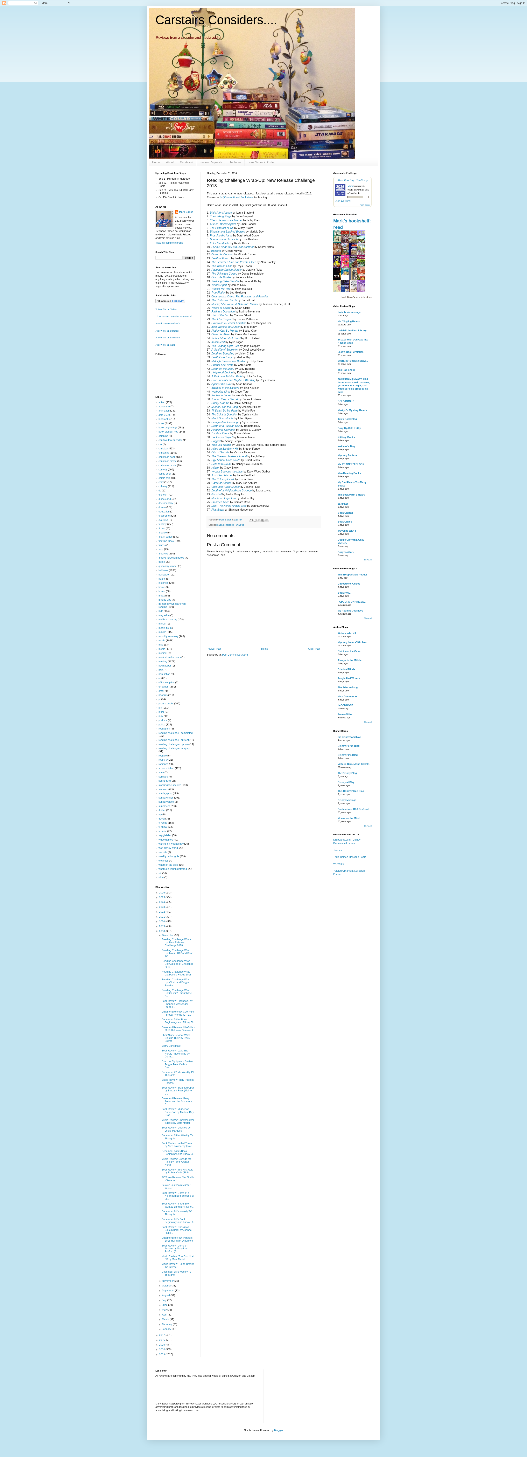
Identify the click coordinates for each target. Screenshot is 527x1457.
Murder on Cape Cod (223, 498)
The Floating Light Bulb (225, 345)
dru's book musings (349, 312)
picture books (166, 703)
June (165, 1305)
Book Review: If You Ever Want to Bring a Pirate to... (178, 1205)
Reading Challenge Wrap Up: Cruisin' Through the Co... (177, 993)
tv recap (163, 822)
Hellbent (216, 250)
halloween (164, 574)
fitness (162, 545)
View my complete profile (169, 242)
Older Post (314, 648)
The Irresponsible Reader (352, 574)
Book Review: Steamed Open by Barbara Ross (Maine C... (178, 1090)
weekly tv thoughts (169, 856)
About (170, 162)
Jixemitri (338, 850)
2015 (162, 1344)
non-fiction (164, 674)
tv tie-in (163, 831)
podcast (163, 720)
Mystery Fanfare (347, 455)
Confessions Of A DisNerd (353, 809)
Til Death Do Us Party (224, 410)
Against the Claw (221, 384)
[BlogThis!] (255, 520)
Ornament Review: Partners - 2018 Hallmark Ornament (178, 1239)
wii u (161, 877)
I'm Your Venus (220, 433)
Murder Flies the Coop (224, 406)
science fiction (166, 768)
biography (164, 419)
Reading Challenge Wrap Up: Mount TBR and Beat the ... (177, 953)
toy (160, 814)
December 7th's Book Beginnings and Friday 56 (178, 1221)
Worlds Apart (219, 284)
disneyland (165, 499)
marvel (162, 623)
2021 (162, 916)
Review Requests (210, 162)
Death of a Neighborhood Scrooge (231, 490)
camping (163, 436)
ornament (164, 686)
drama (162, 507)
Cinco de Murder (221, 277)
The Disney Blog (347, 773)
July (164, 1300)
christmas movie (168, 461)
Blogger (278, 1430)
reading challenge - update (174, 744)
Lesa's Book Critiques (351, 352)
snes (161, 772)
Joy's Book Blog (347, 419)
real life (163, 755)
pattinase (343, 503)
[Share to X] (259, 520)
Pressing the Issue (221, 235)
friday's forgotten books (171, 557)
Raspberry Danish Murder (226, 269)
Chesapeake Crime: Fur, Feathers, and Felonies (239, 296)
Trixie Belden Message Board (349, 857)
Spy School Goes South (225, 460)
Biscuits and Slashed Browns (227, 231)
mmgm (162, 632)
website (163, 852)
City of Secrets (220, 452)
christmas (164, 452)
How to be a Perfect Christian (228, 323)
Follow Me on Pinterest (166, 330)
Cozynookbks (346, 552)
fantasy (163, 524)
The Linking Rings (220, 216)
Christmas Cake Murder (225, 486)
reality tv (163, 759)
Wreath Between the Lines (227, 471)
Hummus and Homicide (224, 239)
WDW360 (338, 864)
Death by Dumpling (222, 353)
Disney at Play (346, 782)
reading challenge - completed (176, 733)
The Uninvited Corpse (224, 273)
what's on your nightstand (173, 869)
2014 (162, 1349)
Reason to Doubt (221, 463)
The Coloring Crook (222, 479)
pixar (161, 712)
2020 (162, 921)
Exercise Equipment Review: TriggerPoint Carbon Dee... (178, 1064)
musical (163, 653)
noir (161, 670)
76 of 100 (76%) (343, 201)
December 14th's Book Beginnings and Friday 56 (178, 1152)
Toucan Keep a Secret (224, 399)
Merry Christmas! (171, 1045)
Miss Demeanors (348, 696)
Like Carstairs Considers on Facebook (174, 316)
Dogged (215, 441)
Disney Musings (347, 800)
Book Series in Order (261, 162)
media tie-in (165, 628)
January (167, 1329)
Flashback (217, 509)
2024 (162, 902)
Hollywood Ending (222, 372)
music (162, 649)
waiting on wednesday (171, 843)
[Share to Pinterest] (267, 520)
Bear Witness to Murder (225, 326)
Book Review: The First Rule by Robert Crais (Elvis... (177, 1171)
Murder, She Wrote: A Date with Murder (234, 304)
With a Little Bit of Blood (225, 338)
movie (162, 640)
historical (164, 582)
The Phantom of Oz (221, 227)
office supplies (167, 682)
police (162, 724)
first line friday (166, 541)
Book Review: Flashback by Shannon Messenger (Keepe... (177, 1004)
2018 (162, 931)
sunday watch (166, 801)
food (161, 549)
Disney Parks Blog (348, 746)
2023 (162, 907)
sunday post (165, 793)
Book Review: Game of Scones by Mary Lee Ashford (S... (175, 1248)
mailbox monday (168, 619)
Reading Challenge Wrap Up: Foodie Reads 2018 (176, 973)
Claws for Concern (222, 254)
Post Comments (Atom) (235, 654)
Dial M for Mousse (221, 212)
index (162, 595)
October (166, 1285)
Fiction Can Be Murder (224, 330)
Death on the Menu (222, 368)
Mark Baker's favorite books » (357, 297)
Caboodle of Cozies (349, 583)
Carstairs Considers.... (216, 20)
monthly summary (168, 636)
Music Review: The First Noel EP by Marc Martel (178, 1258)
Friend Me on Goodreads (167, 323)
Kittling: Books (346, 437)
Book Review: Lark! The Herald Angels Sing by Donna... (176, 1053)
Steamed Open (220, 502)
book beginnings (168, 427)
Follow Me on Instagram (167, 337)
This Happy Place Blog (351, 791)
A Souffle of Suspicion (224, 349)
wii (160, 873)
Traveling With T (347, 530)
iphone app (165, 599)
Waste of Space (221, 307)
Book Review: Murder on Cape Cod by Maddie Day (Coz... (178, 1112)
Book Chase (345, 521)
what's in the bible (168, 864)
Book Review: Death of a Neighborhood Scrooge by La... (178, 1196)
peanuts (163, 695)
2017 (162, 1335)
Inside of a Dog (346, 446)
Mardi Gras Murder (222, 418)
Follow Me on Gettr (165, 344)
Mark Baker (186, 211)
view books (365, 204)
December (168, 935)
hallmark (163, 570)
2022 (162, 911)
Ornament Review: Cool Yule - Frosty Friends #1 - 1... (178, 1013)
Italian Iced (218, 342)
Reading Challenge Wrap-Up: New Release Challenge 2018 (176, 942)
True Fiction (218, 292)
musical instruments (170, 657)
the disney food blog (349, 737)
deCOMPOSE (345, 705)
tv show (163, 827)
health (162, 578)
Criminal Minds (346, 669)
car (160, 444)
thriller (162, 810)
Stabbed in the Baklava (225, 387)
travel (162, 818)
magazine (164, 615)
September (168, 1290)
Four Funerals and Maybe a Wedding (233, 380)
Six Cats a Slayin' (222, 437)
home (162, 587)
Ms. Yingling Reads (349, 321)
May (164, 1309)
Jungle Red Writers (349, 678)
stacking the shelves (170, 785)
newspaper (165, 665)
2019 (162, 926)
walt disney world (168, 848)
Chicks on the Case (349, 651)
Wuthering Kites (220, 391)
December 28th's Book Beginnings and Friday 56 (178, 1021)
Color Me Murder (220, 243)
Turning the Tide (221, 288)
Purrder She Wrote (222, 364)
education (164, 511)
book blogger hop (168, 431)
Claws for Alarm (220, 334)
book (161, 423)
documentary (166, 503)
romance (163, 764)
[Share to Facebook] (263, 520)
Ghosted (216, 494)
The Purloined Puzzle (224, 300)
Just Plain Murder (221, 475)
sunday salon (166, 797)
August (166, 1295)
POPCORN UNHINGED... (352, 601)
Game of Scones (221, 482)
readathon (164, 728)
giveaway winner (168, 566)
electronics (165, 515)
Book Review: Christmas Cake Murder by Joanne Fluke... (177, 1230)
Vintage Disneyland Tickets (354, 764)
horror (162, 591)
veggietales (165, 835)
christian (163, 448)
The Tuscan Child (221, 266)
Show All (368, 560)
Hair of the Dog (220, 315)
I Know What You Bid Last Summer (232, 246)
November (168, 1280)
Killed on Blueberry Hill (224, 448)
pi (160, 699)
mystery (163, 661)
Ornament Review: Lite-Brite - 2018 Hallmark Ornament (178, 1029)
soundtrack (165, 780)
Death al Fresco (220, 258)
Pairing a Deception (223, 311)
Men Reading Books (349, 473)
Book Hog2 (344, 592)
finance (163, 532)
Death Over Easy (221, 357)
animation (164, 410)
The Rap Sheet (346, 369)
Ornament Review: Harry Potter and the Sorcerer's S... (177, 1101)
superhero (164, 806)
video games (166, 839)
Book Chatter (345, 512)
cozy (161, 482)
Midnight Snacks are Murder (228, 361)
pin (160, 707)
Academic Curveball (223, 429)
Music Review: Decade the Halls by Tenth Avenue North (176, 1162)
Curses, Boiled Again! (223, 224)
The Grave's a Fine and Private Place (233, 262)
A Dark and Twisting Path (226, 376)
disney (162, 494)
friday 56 (163, 553)
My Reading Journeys (350, 610)
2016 (162, 1340)
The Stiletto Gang (348, 687)
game (162, 561)
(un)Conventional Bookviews (236, 197)
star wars (164, 789)
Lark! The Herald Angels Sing (228, 505)
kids (161, 611)
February (167, 1324)
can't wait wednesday (170, 440)
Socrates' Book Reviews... (353, 360)
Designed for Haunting (224, 422)
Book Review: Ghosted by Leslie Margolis (176, 1129)
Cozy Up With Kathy (349, 428)
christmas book (167, 457)
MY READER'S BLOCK (351, 464)
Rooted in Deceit (221, 395)
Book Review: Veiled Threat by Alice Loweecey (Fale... (178, 1145)
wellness (163, 860)
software (163, 776)
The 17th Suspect (222, 319)
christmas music (167, 465)
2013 (162, 1354)
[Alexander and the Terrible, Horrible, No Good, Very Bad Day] (346, 274)
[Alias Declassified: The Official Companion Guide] (338, 279)
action (162, 402)
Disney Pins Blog (348, 755)
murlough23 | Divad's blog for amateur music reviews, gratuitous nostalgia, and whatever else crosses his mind (354, 386)
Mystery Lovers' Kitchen (352, 642)
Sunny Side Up (220, 403)
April (165, 1314)
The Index (234, 162)
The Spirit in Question (224, 414)
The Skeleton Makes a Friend (229, 456)
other (161, 691)
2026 (162, 892)
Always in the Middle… (351, 660)
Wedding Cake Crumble (225, 281)
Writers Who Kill (347, 633)
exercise (163, 520)
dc (160, 490)
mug (161, 644)
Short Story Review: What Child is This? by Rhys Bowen (176, 1038)
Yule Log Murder (221, 444)
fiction (162, 528)
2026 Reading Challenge (352, 180)
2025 (162, 897)
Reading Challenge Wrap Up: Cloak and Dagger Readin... (176, 982)
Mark (350, 185)
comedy (163, 469)
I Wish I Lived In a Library (352, 330)
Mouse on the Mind (348, 818)
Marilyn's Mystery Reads (352, 410)
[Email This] (251, 520)
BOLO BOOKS (346, 401)
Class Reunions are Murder (226, 220)
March (166, 1319)
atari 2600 (164, 415)
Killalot (215, 467)
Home (156, 162)
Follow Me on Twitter (166, 309)
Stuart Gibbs (345, 714)
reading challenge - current (174, 740)
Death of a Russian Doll (225, 425)
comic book (165, 473)
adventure (164, 406)
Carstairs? (186, 162)
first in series (166, 536)
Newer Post (214, 648)
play (161, 716)
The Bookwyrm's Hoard (351, 494)
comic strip (164, 478)
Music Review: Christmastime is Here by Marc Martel (178, 1121)
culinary (163, 486)
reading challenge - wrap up (230, 525)
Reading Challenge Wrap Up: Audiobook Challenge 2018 (178, 964)
